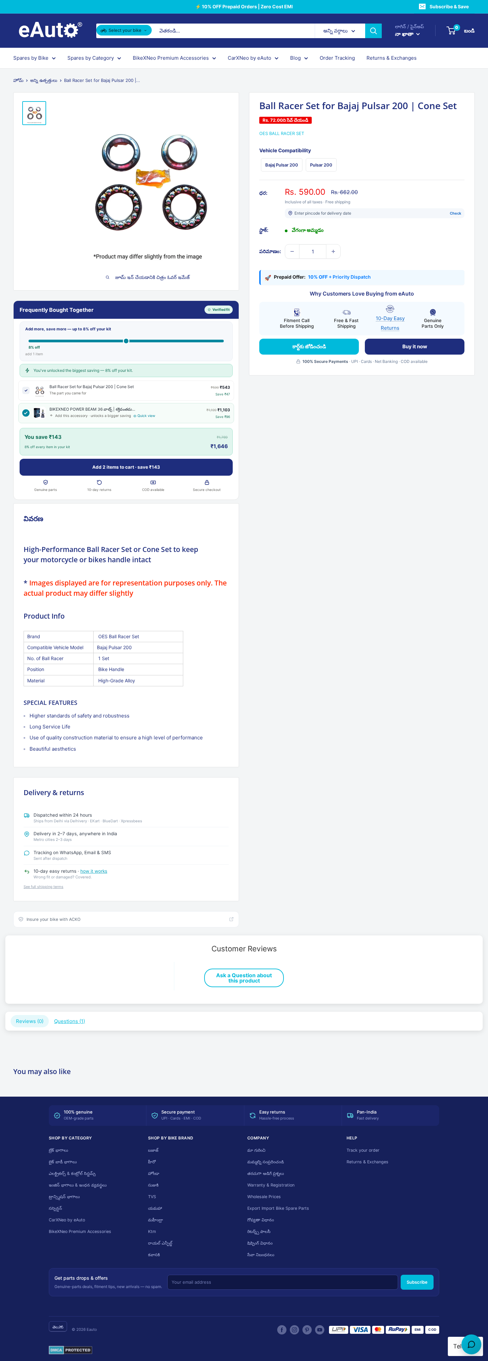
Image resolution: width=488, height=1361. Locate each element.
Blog (295, 58)
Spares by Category (90, 58)
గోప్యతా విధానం (260, 1219)
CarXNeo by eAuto (249, 58)
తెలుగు (57, 1327)
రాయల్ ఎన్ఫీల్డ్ (160, 1243)
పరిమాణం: (270, 251)
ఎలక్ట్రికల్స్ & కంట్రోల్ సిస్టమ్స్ (72, 1173)
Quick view (146, 416)
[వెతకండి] (373, 31)
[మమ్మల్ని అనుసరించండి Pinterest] (307, 1329)
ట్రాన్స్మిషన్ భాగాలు (64, 1196)
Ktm (152, 1231)
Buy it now (414, 346)
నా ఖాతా (405, 34)
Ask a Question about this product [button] (244, 978)
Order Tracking (337, 58)
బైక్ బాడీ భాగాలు (63, 1161)
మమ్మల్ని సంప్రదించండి (265, 1161)
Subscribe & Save (449, 6)
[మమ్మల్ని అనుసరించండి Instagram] (294, 1329)
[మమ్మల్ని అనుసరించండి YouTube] (319, 1329)
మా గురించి (256, 1150)
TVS (152, 1196)
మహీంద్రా (155, 1219)
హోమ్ (18, 80)
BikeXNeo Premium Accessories (171, 58)
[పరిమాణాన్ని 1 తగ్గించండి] (292, 251)
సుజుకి (153, 1185)
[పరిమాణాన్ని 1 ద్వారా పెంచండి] (333, 251)
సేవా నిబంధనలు (260, 1254)
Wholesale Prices (264, 1196)
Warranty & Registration (270, 1185)
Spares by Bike (30, 58)
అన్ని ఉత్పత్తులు (43, 80)
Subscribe (417, 1282)
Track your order (363, 1150)
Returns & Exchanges (391, 58)
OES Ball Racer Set (281, 133)
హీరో (152, 1161)
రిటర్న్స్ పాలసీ (259, 1231)
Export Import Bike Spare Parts (278, 1208)
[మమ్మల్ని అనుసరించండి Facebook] (281, 1329)
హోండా (153, 1173)
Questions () (69, 1021)
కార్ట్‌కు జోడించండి (309, 346)
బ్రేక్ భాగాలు (58, 1150)
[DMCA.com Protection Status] (70, 1350)
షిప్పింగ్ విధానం (260, 1243)
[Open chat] (471, 1344)
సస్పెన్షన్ (55, 1208)
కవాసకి (154, 1254)
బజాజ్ (153, 1150)
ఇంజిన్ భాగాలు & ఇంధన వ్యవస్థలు (78, 1185)
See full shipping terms (43, 886)
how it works (93, 871)
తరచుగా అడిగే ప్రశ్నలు (265, 1173)
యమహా (155, 1208)
